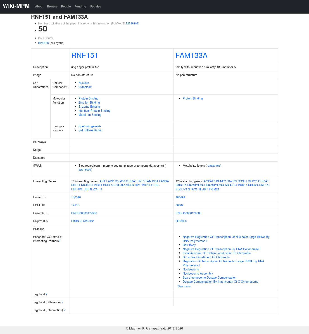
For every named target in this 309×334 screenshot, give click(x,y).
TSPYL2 (146, 185)
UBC (156, 185)
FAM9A (164, 181)
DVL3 (141, 181)
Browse (52, 6)
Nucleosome (191, 269)
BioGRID (43, 43)
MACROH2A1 (196, 185)
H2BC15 (181, 185)
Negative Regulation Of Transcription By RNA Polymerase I (222, 249)
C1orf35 (120, 181)
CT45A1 (131, 181)
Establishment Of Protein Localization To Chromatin (217, 253)
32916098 (84, 169)
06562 (179, 205)
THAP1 (203, 189)
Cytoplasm (85, 87)
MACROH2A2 (215, 185)
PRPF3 (108, 185)
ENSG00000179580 (84, 213)
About (39, 6)
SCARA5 (119, 185)
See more (184, 286)
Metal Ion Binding (89, 114)
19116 (75, 205)
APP (111, 181)
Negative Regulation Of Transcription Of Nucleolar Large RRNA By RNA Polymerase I (226, 239)
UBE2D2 (77, 189)
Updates (95, 6)
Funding (80, 6)
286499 (180, 197)
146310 (76, 197)
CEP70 (252, 181)
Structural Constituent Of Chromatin (206, 257)
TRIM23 (214, 189)
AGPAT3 (209, 181)
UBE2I (87, 189)
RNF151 (84, 55)
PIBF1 (98, 185)
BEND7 (221, 181)
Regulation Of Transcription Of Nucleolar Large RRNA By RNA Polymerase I (223, 263)
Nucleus (83, 83)
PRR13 (242, 185)
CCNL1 (242, 181)
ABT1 (103, 181)
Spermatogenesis (89, 126)
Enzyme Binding (89, 106)
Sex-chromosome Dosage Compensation (209, 277)
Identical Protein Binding (94, 110)
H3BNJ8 (76, 221)
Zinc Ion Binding (89, 102)
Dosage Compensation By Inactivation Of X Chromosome (220, 281)
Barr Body (189, 245)
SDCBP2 (181, 189)
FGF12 (75, 185)
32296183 (132, 23)
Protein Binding (88, 98)
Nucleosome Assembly (198, 273)
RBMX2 (253, 185)
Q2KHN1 (89, 221)
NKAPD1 (87, 185)
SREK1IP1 (133, 185)
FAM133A (191, 55)
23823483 (214, 165)
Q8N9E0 (181, 221)
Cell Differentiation (90, 130)
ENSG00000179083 (188, 213)
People (66, 6)
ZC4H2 (97, 189)
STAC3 (192, 189)
